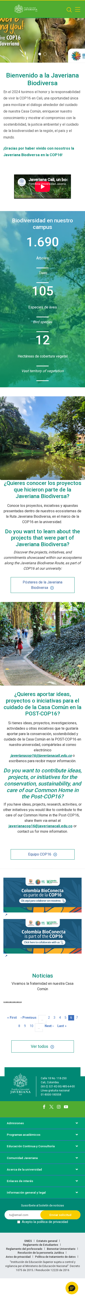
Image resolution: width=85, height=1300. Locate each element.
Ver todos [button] (39, 1046)
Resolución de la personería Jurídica (41, 1252)
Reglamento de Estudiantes (41, 1244)
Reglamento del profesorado (24, 1249)
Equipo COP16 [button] (39, 854)
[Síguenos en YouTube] (66, 1107)
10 (32, 1026)
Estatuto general (47, 1241)
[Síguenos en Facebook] (44, 1107)
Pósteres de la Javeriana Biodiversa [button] (42, 585)
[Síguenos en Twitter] (51, 1107)
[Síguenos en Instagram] (59, 1107)
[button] (39, 54)
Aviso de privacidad (18, 1256)
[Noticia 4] (16, 1002)
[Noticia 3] (12, 1002)
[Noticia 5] (20, 1002)
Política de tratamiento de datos (55, 1256)
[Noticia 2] (9, 1002)
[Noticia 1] (5, 1002)
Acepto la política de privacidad (45, 1222)
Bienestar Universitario (61, 1249)
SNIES (28, 1241)
